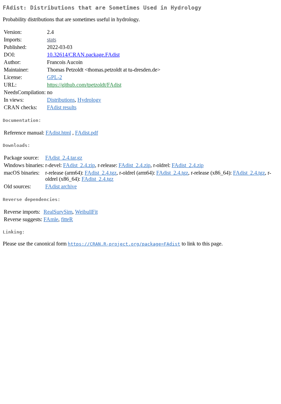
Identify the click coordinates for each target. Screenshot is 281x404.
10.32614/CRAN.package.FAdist (83, 55)
